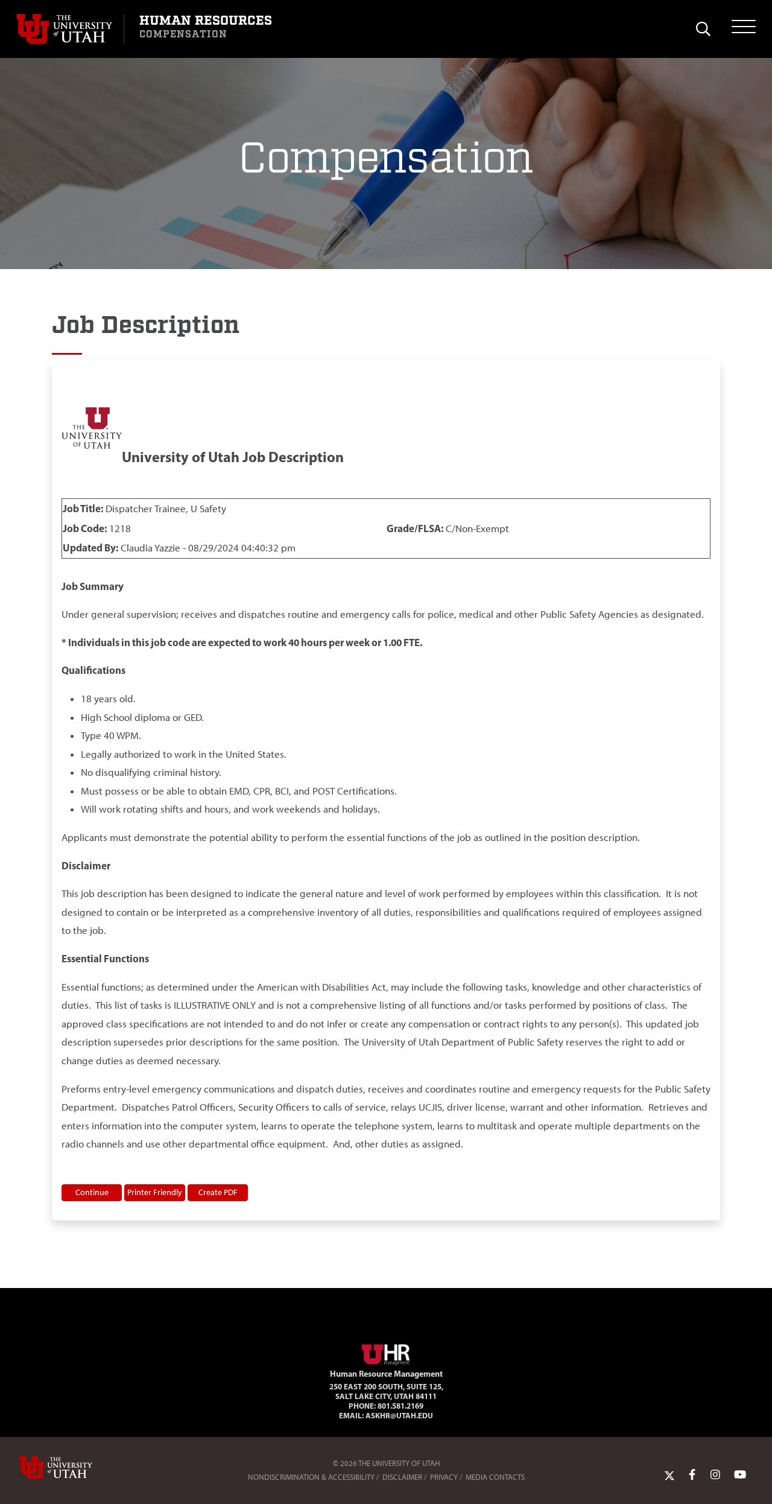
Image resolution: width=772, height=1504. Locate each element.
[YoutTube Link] (740, 1474)
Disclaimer (402, 1477)
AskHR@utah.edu (399, 1415)
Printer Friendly (154, 1192)
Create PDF (218, 1192)
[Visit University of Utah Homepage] (70, 29)
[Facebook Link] (692, 1474)
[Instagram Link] (715, 1474)
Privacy (444, 1477)
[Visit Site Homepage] (386, 1352)
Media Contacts (495, 1477)
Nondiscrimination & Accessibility (311, 1477)
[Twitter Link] (669, 1474)
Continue (92, 1192)
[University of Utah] (73, 1467)
